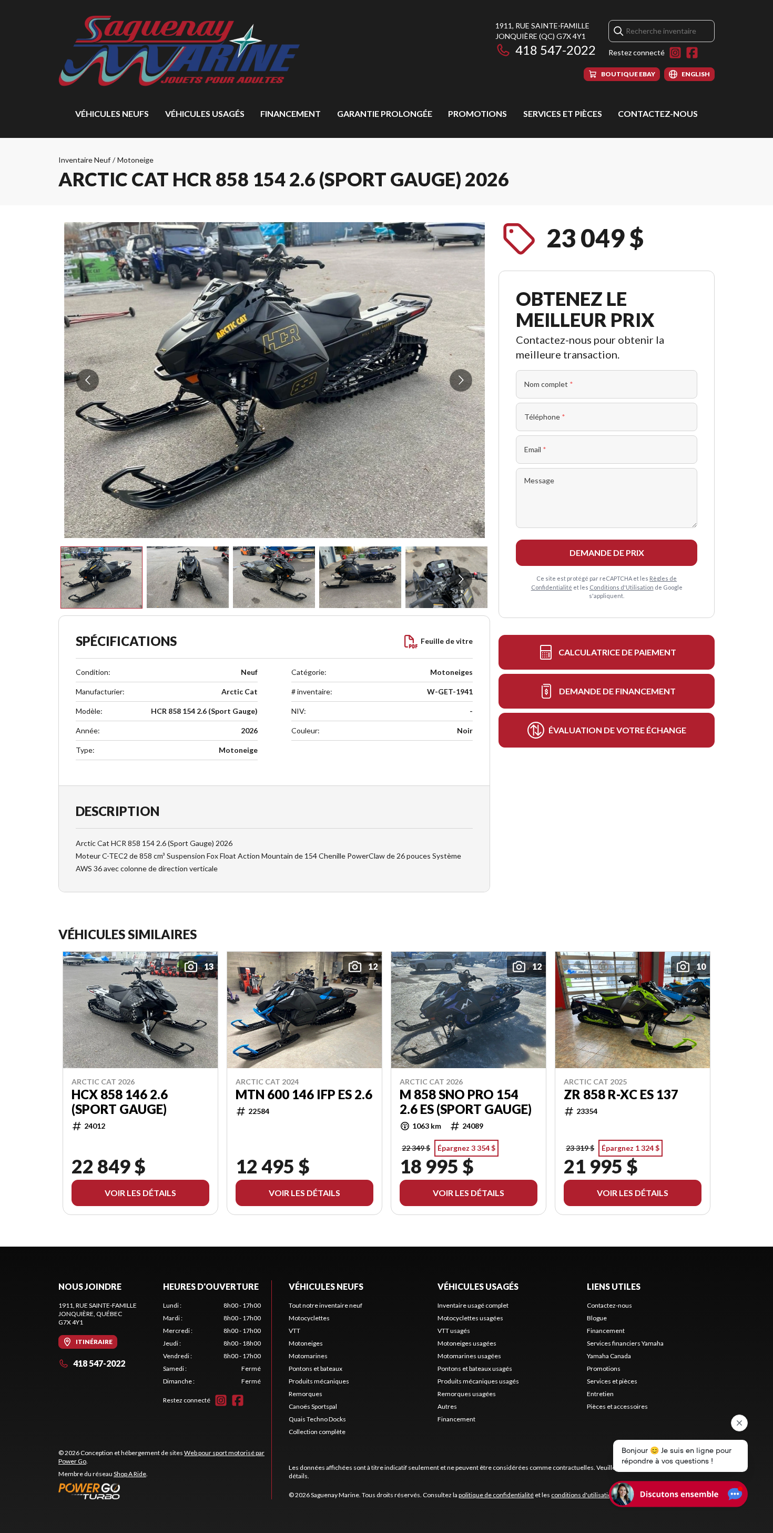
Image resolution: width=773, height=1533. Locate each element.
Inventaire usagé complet (473, 1305)
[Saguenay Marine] (189, 50)
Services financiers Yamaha (625, 1343)
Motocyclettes (309, 1318)
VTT (294, 1331)
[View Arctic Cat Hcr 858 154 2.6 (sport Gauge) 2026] (101, 577)
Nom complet (548, 384)
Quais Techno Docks (317, 1419)
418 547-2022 (555, 49)
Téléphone (544, 416)
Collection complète (317, 1432)
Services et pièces (562, 113)
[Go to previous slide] (87, 380)
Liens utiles (613, 1286)
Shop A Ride (130, 1474)
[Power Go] (164, 1490)
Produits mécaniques (319, 1381)
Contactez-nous (658, 113)
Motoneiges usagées (467, 1343)
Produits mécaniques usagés (478, 1381)
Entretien (600, 1394)
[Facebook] (692, 52)
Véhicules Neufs (112, 113)
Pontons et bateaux (315, 1368)
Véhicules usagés (205, 113)
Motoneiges (306, 1343)
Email (535, 449)
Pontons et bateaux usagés (475, 1368)
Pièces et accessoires (617, 1406)
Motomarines (308, 1356)
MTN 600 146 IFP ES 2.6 (304, 1094)
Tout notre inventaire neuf (325, 1305)
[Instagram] (675, 52)
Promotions (477, 113)
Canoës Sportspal (313, 1406)
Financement (290, 113)
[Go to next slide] (461, 380)
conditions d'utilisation (583, 1495)
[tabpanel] (212, 1343)
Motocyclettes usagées (470, 1318)
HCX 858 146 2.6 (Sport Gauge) (120, 1102)
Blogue (597, 1318)
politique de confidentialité (496, 1495)
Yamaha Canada (609, 1356)
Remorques (305, 1394)
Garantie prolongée (384, 113)
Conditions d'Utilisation (621, 587)
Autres (447, 1406)
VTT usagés (454, 1331)
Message (539, 480)
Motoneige (135, 159)
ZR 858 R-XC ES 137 (621, 1094)
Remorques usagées (467, 1394)
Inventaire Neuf (84, 159)
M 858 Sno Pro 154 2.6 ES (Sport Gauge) (466, 1102)
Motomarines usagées (469, 1356)
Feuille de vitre (447, 640)
